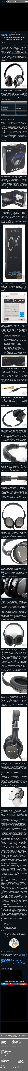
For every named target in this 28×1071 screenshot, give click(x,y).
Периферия (4, 1061)
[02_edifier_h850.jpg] (14, 174)
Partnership (4, 1042)
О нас (2, 1040)
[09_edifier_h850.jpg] (14, 461)
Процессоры (15, 1041)
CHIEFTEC (20, 1060)
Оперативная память (17, 1042)
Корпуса (3, 1050)
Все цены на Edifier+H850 (8, 119)
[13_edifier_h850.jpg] (14, 597)
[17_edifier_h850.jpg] (14, 806)
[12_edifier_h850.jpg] (14, 564)
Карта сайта (4, 1046)
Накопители (4, 1049)
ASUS (19, 1059)
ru (9, 1)
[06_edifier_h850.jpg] (14, 366)
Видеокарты (15, 1044)
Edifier (16, 114)
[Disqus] (14, 1003)
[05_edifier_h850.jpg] (14, 322)
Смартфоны (4, 1059)
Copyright (3, 1043)
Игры (2, 1065)
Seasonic (20, 1061)
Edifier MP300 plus (21, 49)
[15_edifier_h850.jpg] (14, 694)
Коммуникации (5, 1060)
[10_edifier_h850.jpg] (14, 484)
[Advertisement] (14, 17)
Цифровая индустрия (17, 1040)
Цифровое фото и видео (7, 1053)
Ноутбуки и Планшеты (7, 1057)
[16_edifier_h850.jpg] (14, 761)
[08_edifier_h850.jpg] (14, 427)
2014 (10, 34)
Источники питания (6, 1051)
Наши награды (5, 1044)
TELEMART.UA (21, 1062)
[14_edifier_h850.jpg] (14, 647)
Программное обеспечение (8, 1064)
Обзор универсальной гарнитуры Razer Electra (13, 962)
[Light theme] (17, 1)
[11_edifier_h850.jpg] (14, 530)
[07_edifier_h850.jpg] (14, 395)
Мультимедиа (5, 34)
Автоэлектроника (5, 1062)
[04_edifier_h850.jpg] (14, 281)
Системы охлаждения (17, 1046)
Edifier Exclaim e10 (10, 49)
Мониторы (4, 1055)
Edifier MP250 (6, 51)
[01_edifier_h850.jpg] (14, 88)
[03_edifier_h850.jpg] (14, 208)
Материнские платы (17, 1043)
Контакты (3, 1041)
